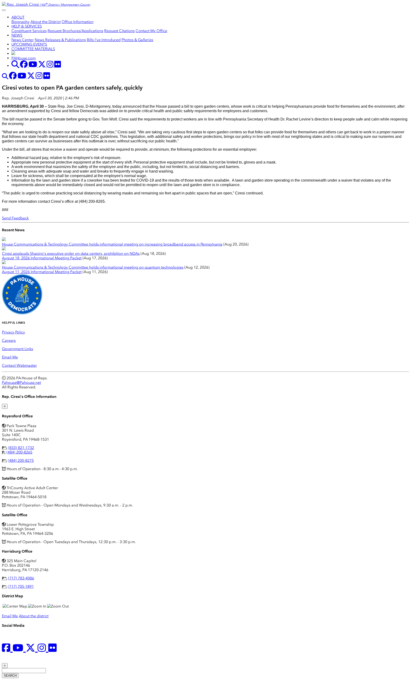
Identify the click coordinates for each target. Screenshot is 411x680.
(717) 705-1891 (21, 586)
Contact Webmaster (19, 365)
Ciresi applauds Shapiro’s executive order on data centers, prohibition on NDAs (71, 253)
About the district (34, 616)
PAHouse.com (23, 58)
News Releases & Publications (60, 40)
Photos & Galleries (137, 40)
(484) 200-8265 (19, 452)
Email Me (10, 357)
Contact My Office (151, 31)
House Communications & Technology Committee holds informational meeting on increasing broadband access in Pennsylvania (112, 244)
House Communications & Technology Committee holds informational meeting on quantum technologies (92, 267)
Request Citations (119, 31)
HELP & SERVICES (26, 26)
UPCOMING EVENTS (29, 44)
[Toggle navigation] (4, 10)
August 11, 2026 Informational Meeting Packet (42, 272)
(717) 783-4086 (21, 578)
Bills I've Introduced (104, 40)
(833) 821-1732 (21, 447)
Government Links (17, 349)
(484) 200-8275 (21, 460)
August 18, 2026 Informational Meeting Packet (42, 258)
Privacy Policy (13, 332)
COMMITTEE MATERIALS (33, 49)
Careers (9, 340)
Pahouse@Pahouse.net (21, 382)
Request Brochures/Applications (75, 31)
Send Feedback (15, 218)
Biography (20, 21)
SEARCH (10, 675)
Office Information (77, 21)
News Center (22, 40)
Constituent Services (29, 31)
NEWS (16, 35)
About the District (45, 21)
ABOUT (17, 17)
